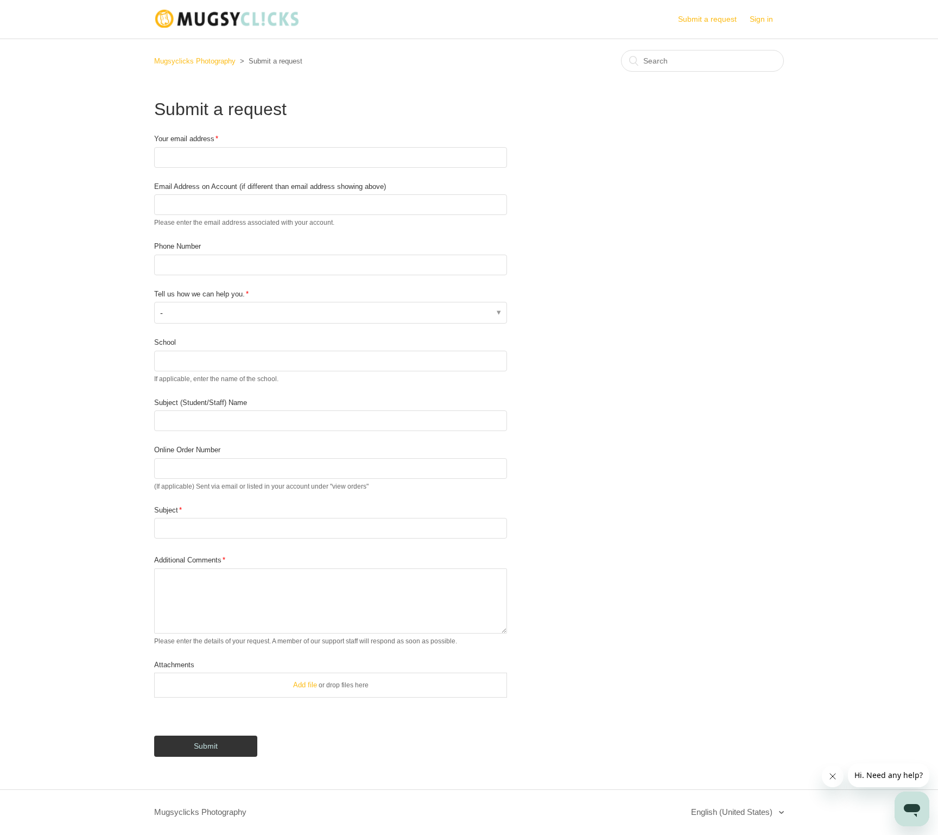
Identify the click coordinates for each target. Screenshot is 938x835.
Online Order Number (187, 450)
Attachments (174, 665)
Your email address (184, 139)
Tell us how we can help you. (199, 294)
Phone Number (177, 246)
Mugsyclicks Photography (195, 61)
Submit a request (707, 19)
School (165, 342)
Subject (166, 510)
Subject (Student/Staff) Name (200, 402)
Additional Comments (187, 560)
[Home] (226, 24)
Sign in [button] (761, 19)
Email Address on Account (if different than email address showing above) (270, 186)
